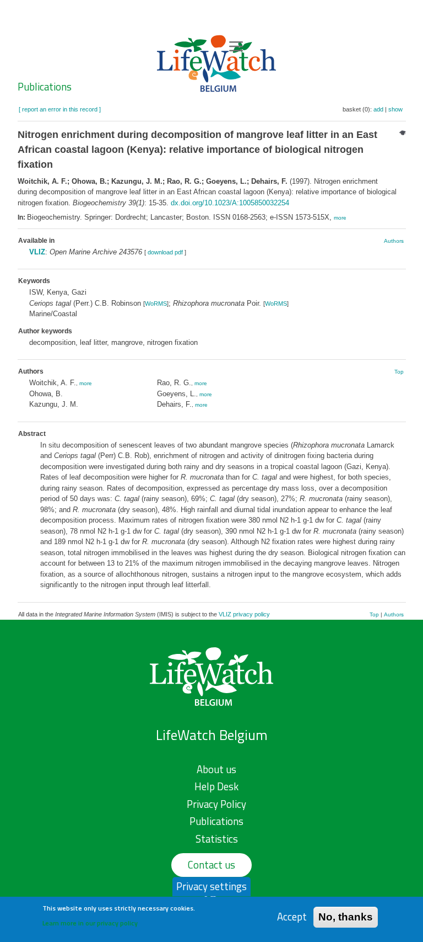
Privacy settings (211, 886)
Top (399, 372)
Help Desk (216, 786)
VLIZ (37, 252)
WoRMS (156, 303)
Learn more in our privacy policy (90, 923)
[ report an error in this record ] (60, 109)
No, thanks (345, 917)
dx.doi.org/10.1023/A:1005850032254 (230, 203)
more (340, 218)
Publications (45, 86)
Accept (292, 916)
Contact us (211, 864)
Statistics (217, 839)
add (378, 109)
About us (216, 769)
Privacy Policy (216, 804)
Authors (394, 241)
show (395, 109)
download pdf (165, 252)
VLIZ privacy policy (244, 614)
